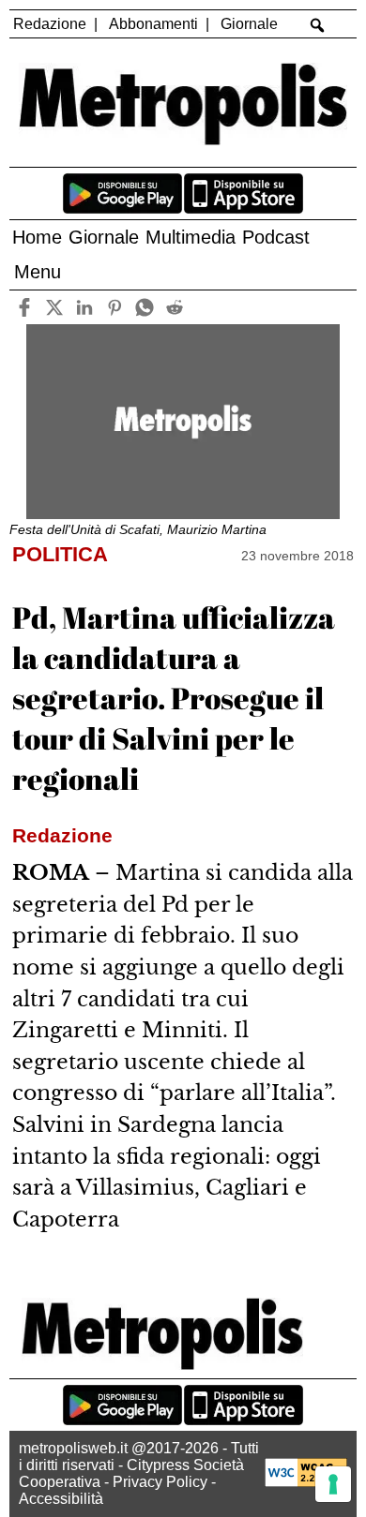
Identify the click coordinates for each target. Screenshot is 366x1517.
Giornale (249, 24)
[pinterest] (114, 306)
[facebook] (24, 306)
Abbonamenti (153, 24)
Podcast (276, 237)
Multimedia (190, 237)
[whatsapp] (144, 306)
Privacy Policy (160, 1482)
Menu (37, 271)
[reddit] (174, 306)
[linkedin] (84, 306)
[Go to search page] (318, 25)
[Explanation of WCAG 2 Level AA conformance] (306, 1482)
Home (37, 237)
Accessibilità (61, 1499)
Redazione (49, 24)
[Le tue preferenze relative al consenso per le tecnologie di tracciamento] (333, 1484)
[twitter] (54, 306)
